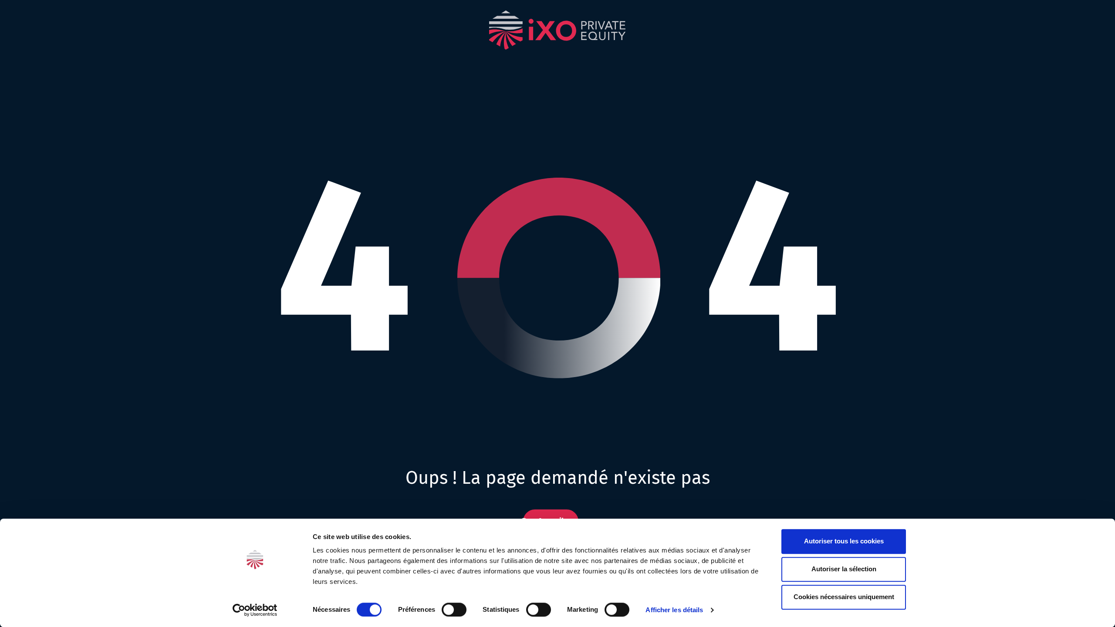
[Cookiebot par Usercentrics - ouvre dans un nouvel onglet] (255, 610)
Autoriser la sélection (843, 569)
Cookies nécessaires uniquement (844, 596)
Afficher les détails (674, 610)
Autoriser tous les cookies (844, 541)
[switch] (454, 610)
